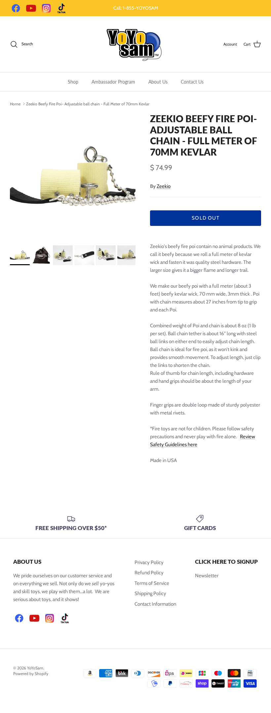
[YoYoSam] (135, 44)
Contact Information (155, 604)
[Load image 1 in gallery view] (73, 176)
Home (15, 103)
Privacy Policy (149, 562)
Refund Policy (149, 573)
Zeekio (164, 186)
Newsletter (206, 576)
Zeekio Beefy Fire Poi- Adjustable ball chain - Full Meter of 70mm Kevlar (87, 103)
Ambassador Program (113, 82)
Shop (73, 82)
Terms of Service (152, 583)
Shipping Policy (150, 593)
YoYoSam (35, 667)
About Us (158, 82)
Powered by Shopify (30, 673)
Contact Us (192, 82)
